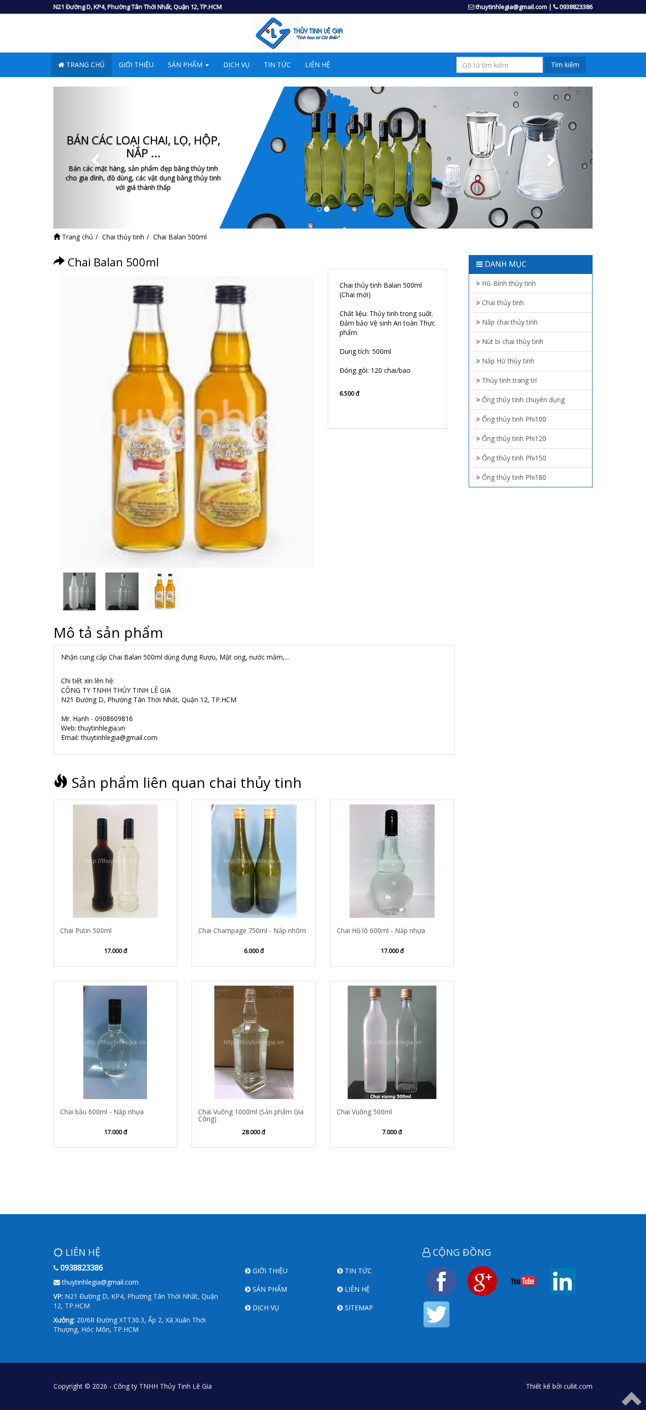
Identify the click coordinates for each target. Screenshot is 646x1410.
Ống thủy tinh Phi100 (513, 418)
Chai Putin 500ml (86, 930)
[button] (93, 158)
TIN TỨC (277, 64)
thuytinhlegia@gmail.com (511, 6)
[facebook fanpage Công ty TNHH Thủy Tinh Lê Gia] (441, 1280)
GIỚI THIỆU (136, 64)
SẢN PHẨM (270, 1289)
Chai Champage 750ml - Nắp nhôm (252, 930)
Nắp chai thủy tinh (509, 321)
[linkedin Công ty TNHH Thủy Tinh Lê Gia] (563, 1280)
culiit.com (578, 1386)
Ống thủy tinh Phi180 (513, 477)
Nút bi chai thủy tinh (511, 341)
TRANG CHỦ (84, 64)
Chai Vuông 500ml (364, 1111)
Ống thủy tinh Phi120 (513, 438)
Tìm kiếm (565, 64)
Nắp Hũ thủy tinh (507, 360)
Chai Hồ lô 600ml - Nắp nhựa (381, 930)
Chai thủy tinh (123, 236)
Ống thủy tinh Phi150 (513, 457)
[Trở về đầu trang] (631, 1397)
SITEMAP (359, 1307)
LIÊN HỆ (317, 64)
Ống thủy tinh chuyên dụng (522, 399)
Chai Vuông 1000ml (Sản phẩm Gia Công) (251, 1115)
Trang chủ (76, 236)
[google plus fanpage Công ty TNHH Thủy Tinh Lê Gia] (482, 1280)
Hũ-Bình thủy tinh (508, 283)
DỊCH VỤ (236, 64)
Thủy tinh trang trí (508, 380)
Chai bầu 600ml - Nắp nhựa (102, 1111)
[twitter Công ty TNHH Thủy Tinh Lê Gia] (436, 1313)
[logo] (323, 33)
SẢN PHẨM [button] (186, 64)
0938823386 (576, 6)
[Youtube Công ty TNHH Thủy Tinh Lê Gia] (523, 1280)
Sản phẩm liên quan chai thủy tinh (186, 782)
